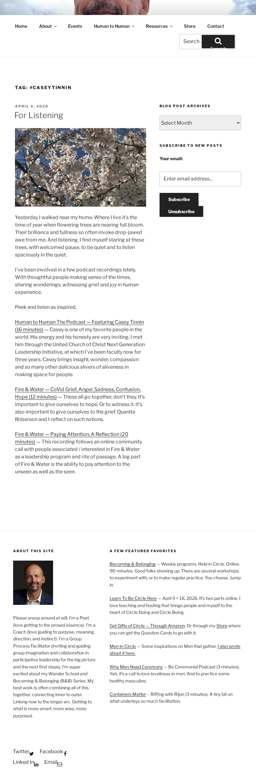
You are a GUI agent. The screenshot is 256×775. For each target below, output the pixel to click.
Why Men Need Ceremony (136, 666)
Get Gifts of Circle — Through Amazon (147, 625)
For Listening (38, 115)
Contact (215, 26)
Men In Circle (123, 646)
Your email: (171, 158)
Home (21, 26)
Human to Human (112, 26)
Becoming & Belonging (132, 564)
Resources (157, 26)
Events (75, 26)
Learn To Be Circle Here (133, 598)
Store (189, 26)
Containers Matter (128, 694)
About (45, 26)
